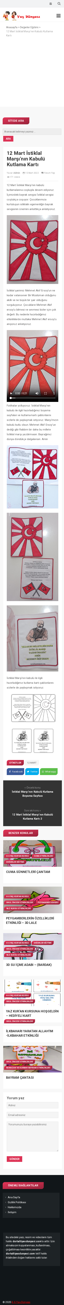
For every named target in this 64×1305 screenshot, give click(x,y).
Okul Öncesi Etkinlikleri (19, 902)
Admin (16, 173)
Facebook (17, 771)
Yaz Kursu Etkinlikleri (18, 908)
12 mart (31, 762)
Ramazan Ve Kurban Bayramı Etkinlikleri (28, 1068)
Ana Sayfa (14, 1197)
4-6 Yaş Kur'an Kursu (17, 856)
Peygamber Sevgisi (48, 902)
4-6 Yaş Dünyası (21, 1302)
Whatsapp (50, 771)
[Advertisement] (32, 75)
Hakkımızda (14, 1207)
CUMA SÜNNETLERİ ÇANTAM (28, 872)
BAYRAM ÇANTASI (20, 1077)
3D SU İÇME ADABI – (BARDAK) (29, 965)
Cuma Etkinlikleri (43, 856)
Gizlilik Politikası (17, 1202)
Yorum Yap (49, 173)
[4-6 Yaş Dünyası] (22, 19)
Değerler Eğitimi (15, 862)
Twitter (34, 771)
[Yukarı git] (57, 1298)
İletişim (12, 1212)
